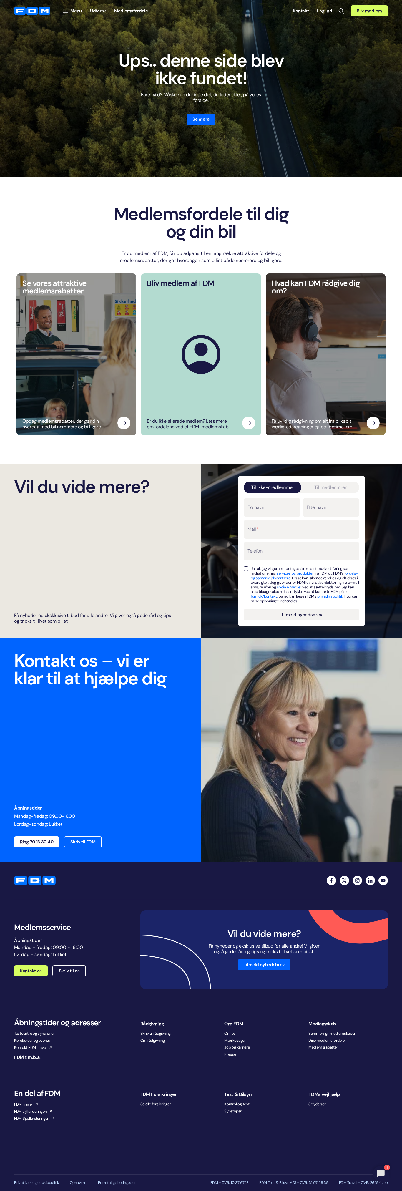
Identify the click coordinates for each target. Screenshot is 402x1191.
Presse (230, 1054)
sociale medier (289, 587)
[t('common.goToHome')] (35, 880)
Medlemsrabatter (323, 1047)
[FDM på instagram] (357, 880)
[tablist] (301, 487)
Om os (230, 1033)
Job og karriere (237, 1047)
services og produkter (295, 573)
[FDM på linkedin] (370, 880)
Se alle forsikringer (155, 1104)
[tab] (273, 487)
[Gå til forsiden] (32, 11)
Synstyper (233, 1111)
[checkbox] (246, 568)
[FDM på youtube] (383, 880)
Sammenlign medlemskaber (332, 1033)
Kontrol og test (236, 1104)
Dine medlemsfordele (326, 1040)
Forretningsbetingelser (117, 1182)
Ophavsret (79, 1182)
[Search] (341, 11)
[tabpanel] (301, 559)
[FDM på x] (344, 880)
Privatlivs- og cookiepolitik (36, 1182)
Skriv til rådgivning (155, 1033)
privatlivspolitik (330, 596)
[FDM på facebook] (331, 880)
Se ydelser (316, 1104)
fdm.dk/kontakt (264, 596)
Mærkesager (234, 1040)
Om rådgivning (152, 1040)
